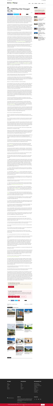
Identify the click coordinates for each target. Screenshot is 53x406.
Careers (21, 385)
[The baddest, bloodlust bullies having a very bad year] (28, 310)
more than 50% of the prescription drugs (20, 41)
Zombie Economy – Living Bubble (28, 304)
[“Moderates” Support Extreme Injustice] (28, 340)
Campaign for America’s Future (37, 385)
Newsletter (8, 384)
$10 (9, 296)
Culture (8, 349)
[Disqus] (19, 368)
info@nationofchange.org (23, 402)
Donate (39, 3)
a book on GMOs (11, 144)
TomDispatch (35, 386)
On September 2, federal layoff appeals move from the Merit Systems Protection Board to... (41, 24)
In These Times (36, 392)
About (21, 383)
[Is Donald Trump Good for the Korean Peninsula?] (11, 330)
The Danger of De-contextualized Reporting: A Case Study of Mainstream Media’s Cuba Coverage (20, 330)
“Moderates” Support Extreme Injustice (41, 19)
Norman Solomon (40, 20)
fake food (17, 171)
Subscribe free (40, 13)
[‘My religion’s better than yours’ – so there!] (11, 348)
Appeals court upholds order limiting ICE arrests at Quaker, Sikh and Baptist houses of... (42, 29)
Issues (29, 3)
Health (8, 7)
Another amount (23, 296)
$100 (18, 296)
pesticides (15, 188)
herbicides (18, 188)
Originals (35, 3)
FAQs (21, 386)
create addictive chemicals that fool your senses (17, 184)
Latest (32, 3)
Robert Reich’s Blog (36, 383)
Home (8, 383)
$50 (15, 296)
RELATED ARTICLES (10, 307)
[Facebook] (41, 0)
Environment (8, 314)
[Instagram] (42, 0)
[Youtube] (45, 0)
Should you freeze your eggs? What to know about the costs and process (19, 345)
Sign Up (42, 3)
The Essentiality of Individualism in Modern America (12, 304)
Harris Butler (39, 26)
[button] (45, 3)
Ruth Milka (39, 40)
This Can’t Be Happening (37, 384)
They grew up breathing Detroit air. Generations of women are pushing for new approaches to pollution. (11, 316)
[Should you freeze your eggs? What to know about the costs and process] (20, 340)
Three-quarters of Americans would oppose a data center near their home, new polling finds (42, 38)
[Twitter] (44, 0)
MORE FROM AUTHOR (15, 307)
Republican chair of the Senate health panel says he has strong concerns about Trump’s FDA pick (19, 322)
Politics (8, 343)
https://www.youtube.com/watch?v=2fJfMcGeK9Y (13, 256)
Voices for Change (9, 335)
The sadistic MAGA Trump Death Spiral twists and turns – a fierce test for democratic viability (28, 353)
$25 (12, 296)
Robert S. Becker (40, 35)
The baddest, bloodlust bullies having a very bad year (41, 33)
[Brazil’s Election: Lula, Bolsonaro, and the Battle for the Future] (11, 341)
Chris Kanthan (9, 12)
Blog (7, 386)
